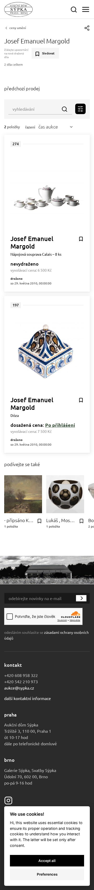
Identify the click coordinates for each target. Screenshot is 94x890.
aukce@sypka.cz (19, 687)
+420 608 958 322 (21, 675)
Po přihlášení (60, 425)
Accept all (47, 861)
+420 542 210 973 (21, 681)
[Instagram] (8, 799)
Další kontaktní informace (27, 698)
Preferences (47, 874)
